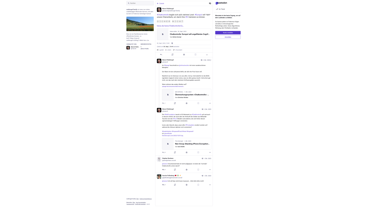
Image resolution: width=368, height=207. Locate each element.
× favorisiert (177, 50)
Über (137, 199)
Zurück (161, 3)
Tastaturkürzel (130, 204)
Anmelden (228, 37)
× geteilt (160, 50)
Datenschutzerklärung (146, 199)
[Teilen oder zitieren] (172, 54)
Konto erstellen (228, 33)
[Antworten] (161, 54)
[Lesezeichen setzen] (195, 54)
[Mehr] (207, 55)
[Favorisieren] (184, 54)
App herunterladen (141, 202)
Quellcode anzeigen (140, 204)
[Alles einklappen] (210, 3)
